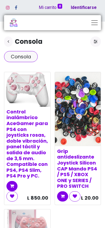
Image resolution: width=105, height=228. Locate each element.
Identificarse (84, 7)
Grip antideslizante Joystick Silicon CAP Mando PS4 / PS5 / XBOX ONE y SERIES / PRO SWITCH (77, 169)
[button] (12, 186)
